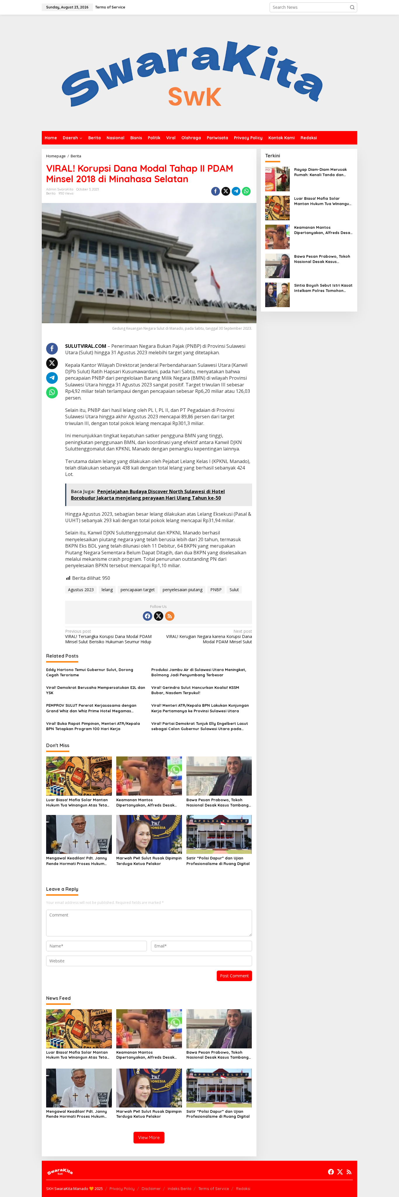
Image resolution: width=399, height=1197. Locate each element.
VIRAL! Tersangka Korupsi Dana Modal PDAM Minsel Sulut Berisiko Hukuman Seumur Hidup (108, 636)
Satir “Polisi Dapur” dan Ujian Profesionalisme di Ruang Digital (218, 861)
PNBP (216, 589)
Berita (50, 193)
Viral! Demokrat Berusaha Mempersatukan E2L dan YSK (95, 690)
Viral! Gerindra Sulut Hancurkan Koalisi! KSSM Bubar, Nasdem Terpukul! (195, 690)
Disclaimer (151, 1188)
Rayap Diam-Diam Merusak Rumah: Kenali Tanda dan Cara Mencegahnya (320, 172)
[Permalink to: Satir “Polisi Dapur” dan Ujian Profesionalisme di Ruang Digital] (219, 834)
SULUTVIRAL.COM (85, 346)
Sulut (234, 589)
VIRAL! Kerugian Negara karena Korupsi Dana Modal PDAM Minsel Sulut (209, 636)
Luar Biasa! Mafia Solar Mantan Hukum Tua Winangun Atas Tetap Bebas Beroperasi (78, 802)
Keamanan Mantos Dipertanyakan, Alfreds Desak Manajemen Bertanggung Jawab (148, 802)
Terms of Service (213, 1188)
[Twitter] (158, 616)
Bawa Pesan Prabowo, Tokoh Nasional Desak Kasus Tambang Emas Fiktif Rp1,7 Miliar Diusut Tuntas (217, 802)
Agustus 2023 (81, 589)
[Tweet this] (225, 191)
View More (149, 1137)
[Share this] (215, 191)
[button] (352, 7)
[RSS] (169, 616)
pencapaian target (138, 589)
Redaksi (243, 1188)
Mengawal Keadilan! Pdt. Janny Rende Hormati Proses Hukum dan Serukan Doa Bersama (76, 861)
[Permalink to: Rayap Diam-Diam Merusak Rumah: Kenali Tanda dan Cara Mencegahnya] (277, 178)
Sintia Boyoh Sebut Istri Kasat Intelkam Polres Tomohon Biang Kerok (323, 288)
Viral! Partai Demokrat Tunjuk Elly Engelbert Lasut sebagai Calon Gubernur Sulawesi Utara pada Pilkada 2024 (199, 726)
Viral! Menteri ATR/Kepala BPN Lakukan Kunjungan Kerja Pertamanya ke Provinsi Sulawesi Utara (200, 708)
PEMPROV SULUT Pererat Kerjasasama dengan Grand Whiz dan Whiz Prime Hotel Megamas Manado (91, 708)
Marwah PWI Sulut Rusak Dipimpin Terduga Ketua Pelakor (149, 861)
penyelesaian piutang (182, 589)
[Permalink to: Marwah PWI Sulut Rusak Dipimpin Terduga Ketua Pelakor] (149, 834)
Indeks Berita (179, 1188)
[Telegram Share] (236, 191)
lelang (107, 589)
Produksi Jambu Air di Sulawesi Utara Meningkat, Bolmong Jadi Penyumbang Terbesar (198, 672)
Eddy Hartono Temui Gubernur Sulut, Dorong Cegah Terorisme (89, 672)
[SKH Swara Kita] (193, 72)
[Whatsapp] (246, 191)
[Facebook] (147, 616)
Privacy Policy (122, 1188)
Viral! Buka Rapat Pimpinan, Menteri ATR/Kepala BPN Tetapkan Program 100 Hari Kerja (93, 726)
